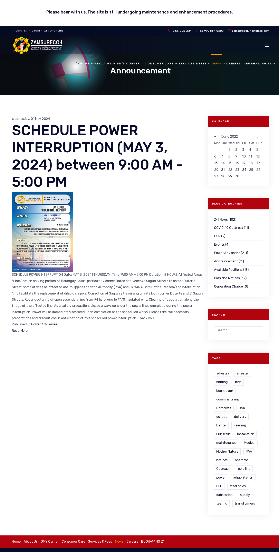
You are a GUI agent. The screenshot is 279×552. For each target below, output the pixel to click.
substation (224, 495)
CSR (242, 408)
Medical (249, 443)
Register (21, 31)
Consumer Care (159, 63)
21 (223, 170)
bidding (222, 382)
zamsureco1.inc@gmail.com (250, 30)
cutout (221, 417)
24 (244, 170)
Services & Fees (193, 63)
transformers (245, 503)
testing (221, 503)
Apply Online (54, 31)
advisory (222, 373)
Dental (221, 425)
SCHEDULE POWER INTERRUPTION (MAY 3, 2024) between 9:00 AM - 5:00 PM (97, 156)
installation (245, 434)
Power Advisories (44, 324)
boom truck (224, 391)
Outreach (223, 469)
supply (245, 495)
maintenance (226, 443)
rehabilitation (243, 477)
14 (223, 163)
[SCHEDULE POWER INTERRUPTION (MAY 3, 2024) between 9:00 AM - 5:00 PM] (108, 232)
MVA (249, 451)
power (221, 477)
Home (85, 63)
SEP (219, 486)
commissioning (227, 399)
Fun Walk (223, 434)
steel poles (238, 486)
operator (241, 460)
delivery (240, 417)
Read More (20, 331)
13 (216, 163)
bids (238, 382)
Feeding (240, 425)
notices (222, 460)
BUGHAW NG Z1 (258, 63)
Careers (233, 63)
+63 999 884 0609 (210, 30)
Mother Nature (227, 451)
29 (230, 176)
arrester (243, 373)
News (216, 63)
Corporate (223, 408)
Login (36, 31)
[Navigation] (267, 45)
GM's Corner (128, 63)
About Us (103, 63)
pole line (244, 469)
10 (244, 156)
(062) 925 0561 (182, 30)
